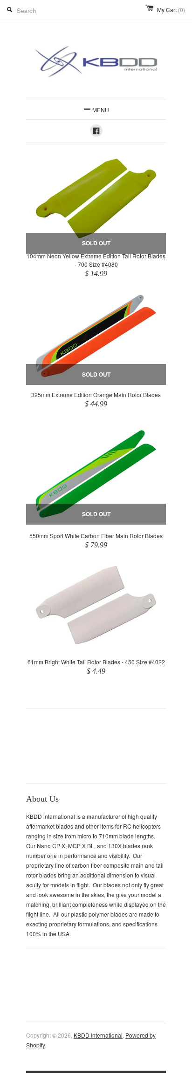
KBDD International (98, 1035)
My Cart (171, 9)
